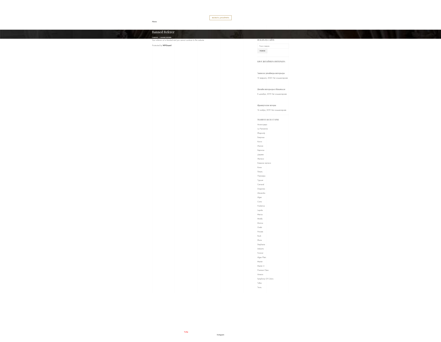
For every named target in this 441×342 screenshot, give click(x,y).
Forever (260, 253)
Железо (260, 158)
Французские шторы (266, 105)
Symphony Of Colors (265, 278)
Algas (259, 197)
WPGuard (167, 45)
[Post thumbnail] (261, 68)
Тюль (259, 287)
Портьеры (261, 176)
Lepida (260, 210)
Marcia (260, 214)
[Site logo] (174, 7)
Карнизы (260, 150)
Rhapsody (261, 133)
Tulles (259, 283)
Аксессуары (262, 124)
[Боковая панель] (3, 339)
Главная (155, 37)
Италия (260, 146)
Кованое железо (264, 163)
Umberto (260, 248)
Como (259, 201)
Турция (260, 180)
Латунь (260, 171)
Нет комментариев (280, 78)
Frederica (261, 206)
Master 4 (260, 266)
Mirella (259, 218)
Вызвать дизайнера (220, 18)
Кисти (259, 141)
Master (260, 261)
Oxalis (259, 227)
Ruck (259, 236)
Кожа (259, 167)
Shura (259, 240)
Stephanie (261, 244)
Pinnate (260, 231)
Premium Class (263, 270)
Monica (260, 223)
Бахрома (260, 137)
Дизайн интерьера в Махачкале (271, 89)
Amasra (260, 274)
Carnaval (260, 184)
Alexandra (261, 193)
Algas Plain (261, 257)
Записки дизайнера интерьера (271, 73)
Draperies (261, 189)
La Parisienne (262, 128)
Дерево (260, 154)
